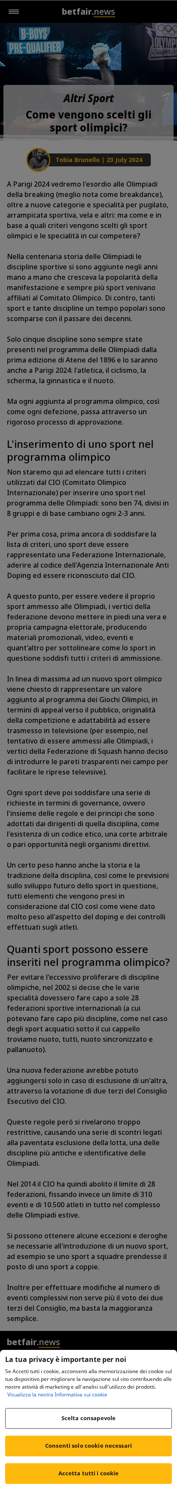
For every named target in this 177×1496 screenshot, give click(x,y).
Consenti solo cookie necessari (88, 1445)
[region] (88, 1423)
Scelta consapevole (88, 1418)
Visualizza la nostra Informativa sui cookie (57, 1394)
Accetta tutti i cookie (88, 1473)
